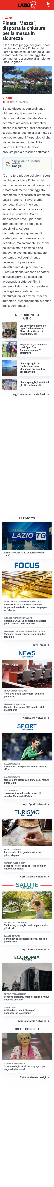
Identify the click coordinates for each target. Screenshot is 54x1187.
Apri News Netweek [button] (34, 717)
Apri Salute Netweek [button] (34, 949)
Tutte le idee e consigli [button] (33, 1077)
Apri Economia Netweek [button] (32, 1020)
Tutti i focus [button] (39, 644)
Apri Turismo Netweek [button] (33, 876)
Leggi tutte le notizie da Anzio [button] (29, 394)
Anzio (9, 97)
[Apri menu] (5, 5)
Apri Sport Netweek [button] (34, 804)
